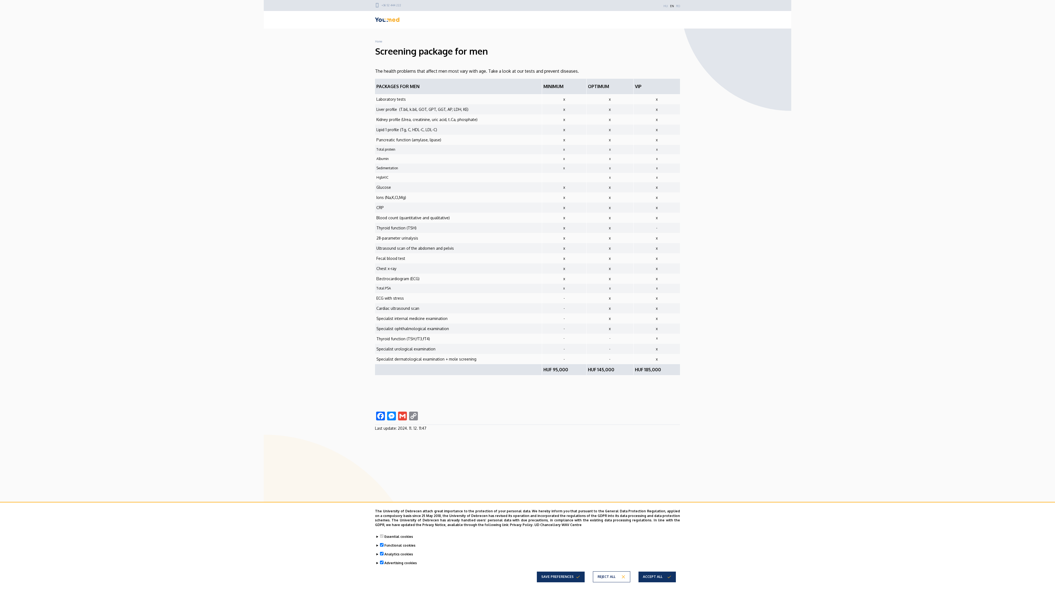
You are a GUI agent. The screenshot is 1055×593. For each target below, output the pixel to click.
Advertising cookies (400, 563)
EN (672, 6)
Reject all (606, 577)
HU (665, 6)
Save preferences (557, 577)
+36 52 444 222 (391, 5)
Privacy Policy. (522, 525)
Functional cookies (399, 545)
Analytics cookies (398, 554)
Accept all (652, 577)
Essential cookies (398, 537)
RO (678, 6)
